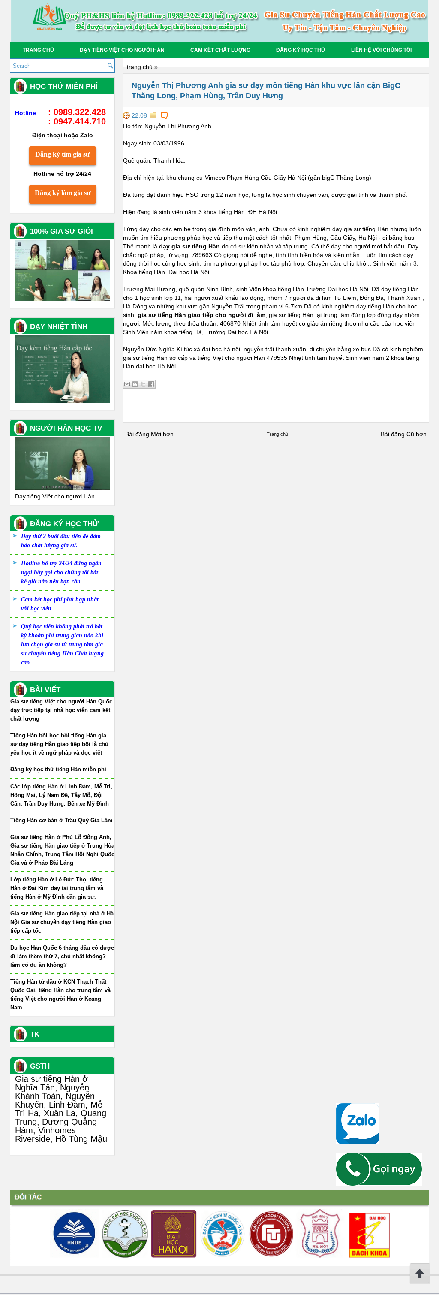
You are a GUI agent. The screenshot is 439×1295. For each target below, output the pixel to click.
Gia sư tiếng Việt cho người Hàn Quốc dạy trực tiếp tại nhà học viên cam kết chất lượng (61, 710)
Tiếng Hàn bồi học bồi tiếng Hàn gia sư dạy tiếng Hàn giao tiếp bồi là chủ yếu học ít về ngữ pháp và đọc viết (59, 744)
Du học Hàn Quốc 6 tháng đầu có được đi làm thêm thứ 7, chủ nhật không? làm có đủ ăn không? (62, 956)
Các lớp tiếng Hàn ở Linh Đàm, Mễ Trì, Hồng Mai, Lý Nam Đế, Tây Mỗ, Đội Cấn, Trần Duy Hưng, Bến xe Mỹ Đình (61, 795)
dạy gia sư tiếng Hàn (189, 246)
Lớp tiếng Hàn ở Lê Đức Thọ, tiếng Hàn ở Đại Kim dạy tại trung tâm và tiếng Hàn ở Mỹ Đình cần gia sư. (56, 888)
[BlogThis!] (135, 384)
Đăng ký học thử (300, 50)
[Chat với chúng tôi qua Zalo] (357, 1141)
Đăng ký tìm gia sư (62, 154)
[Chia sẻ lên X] (143, 384)
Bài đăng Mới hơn (149, 434)
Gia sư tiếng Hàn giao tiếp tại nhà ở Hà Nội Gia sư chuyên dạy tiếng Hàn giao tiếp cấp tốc (62, 922)
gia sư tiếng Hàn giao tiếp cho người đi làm (201, 314)
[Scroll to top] (419, 1282)
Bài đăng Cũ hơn (404, 434)
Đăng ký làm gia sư (63, 192)
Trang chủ (38, 50)
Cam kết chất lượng (220, 50)
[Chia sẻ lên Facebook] (151, 384)
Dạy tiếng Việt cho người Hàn (122, 50)
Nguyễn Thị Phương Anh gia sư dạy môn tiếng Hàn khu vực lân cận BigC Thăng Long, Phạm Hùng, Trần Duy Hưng (266, 90)
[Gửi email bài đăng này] (127, 384)
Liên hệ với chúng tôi (381, 50)
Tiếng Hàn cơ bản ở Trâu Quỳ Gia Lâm (61, 820)
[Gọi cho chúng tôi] (379, 1183)
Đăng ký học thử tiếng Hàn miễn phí (58, 769)
